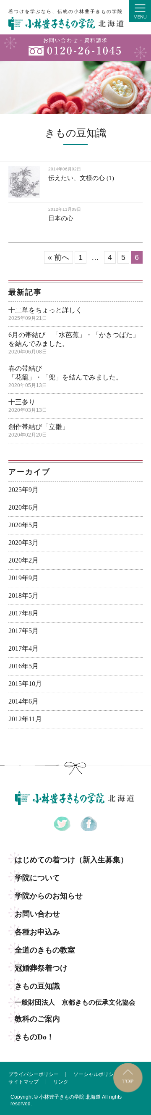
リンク (60, 1081)
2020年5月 (23, 525)
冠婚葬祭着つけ (41, 968)
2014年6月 (23, 701)
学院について (37, 878)
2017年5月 (23, 630)
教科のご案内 (37, 1019)
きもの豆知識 (37, 986)
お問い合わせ (37, 914)
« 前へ (58, 257)
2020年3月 (23, 542)
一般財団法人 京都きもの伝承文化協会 (75, 1002)
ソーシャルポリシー (96, 1074)
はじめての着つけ (71, 860)
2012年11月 (25, 718)
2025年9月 (23, 489)
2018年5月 (23, 595)
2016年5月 (23, 666)
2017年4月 (23, 648)
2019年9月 (23, 577)
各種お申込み (37, 932)
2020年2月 (23, 560)
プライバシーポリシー (33, 1074)
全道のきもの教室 (45, 950)
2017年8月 (23, 613)
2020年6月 (23, 507)
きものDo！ (34, 1037)
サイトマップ (23, 1081)
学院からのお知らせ (49, 896)
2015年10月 (25, 683)
